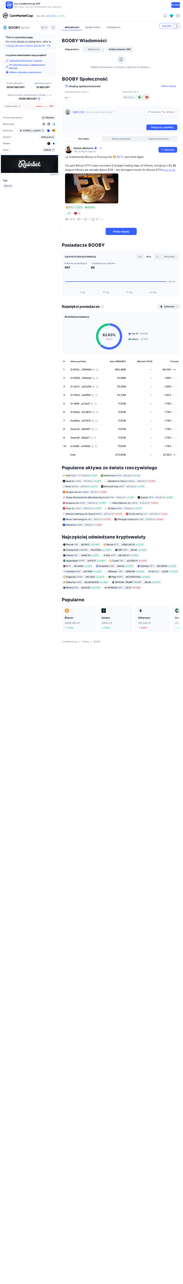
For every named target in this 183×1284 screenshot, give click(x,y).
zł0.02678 (158, 566)
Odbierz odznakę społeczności (25, 72)
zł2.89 (164, 571)
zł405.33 (82, 555)
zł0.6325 (83, 587)
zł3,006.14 (129, 560)
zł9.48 (137, 582)
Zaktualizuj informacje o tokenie (25, 60)
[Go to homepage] (18, 15)
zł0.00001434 (130, 576)
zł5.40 (132, 550)
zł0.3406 (79, 566)
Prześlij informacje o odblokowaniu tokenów (27, 66)
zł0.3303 (85, 576)
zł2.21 (123, 587)
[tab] (72, 49)
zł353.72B (50, 16)
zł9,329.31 (122, 555)
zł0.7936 (83, 571)
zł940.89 (126, 571)
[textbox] (109, 116)
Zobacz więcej (168, 86)
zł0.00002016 (87, 582)
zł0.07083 (88, 550)
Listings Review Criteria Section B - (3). (28, 45)
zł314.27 (85, 560)
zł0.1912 (82, 544)
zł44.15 (116, 566)
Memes (8, 185)
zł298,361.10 (125, 544)
